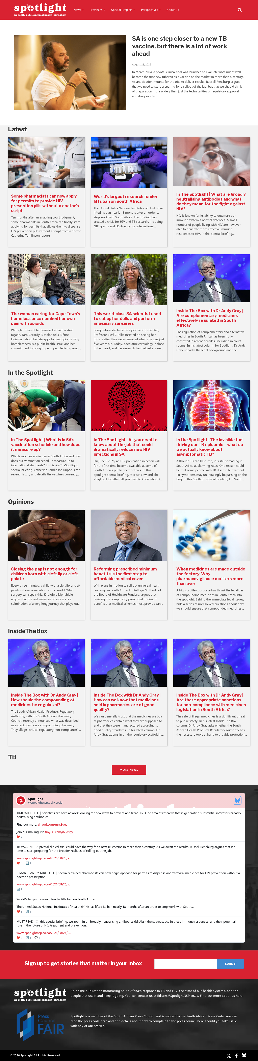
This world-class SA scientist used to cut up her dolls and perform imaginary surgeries (127, 318)
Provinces (96, 10)
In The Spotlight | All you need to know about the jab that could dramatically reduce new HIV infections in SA (126, 447)
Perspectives (149, 10)
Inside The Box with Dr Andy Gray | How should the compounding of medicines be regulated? (44, 700)
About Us (173, 10)
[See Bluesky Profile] (237, 800)
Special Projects (121, 10)
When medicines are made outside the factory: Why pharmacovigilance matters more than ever (210, 576)
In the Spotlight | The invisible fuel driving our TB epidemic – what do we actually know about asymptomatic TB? (209, 447)
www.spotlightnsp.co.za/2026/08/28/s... (44, 858)
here (104, 1021)
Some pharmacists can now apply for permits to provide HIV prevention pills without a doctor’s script (45, 203)
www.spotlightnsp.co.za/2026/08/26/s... (44, 884)
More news (129, 770)
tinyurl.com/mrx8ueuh (53, 824)
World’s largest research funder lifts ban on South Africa (126, 199)
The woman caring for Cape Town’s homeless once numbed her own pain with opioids (45, 318)
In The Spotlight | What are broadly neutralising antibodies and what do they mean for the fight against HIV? (211, 201)
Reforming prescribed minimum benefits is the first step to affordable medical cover (125, 574)
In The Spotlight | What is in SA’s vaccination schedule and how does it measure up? (45, 444)
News (77, 10)
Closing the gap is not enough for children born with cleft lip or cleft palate (44, 574)
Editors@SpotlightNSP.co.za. (178, 996)
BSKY (244, 1055)
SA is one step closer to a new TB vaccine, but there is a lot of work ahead (179, 46)
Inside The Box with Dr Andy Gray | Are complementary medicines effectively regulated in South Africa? (209, 318)
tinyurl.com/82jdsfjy (59, 832)
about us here (232, 996)
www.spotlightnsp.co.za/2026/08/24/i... (44, 933)
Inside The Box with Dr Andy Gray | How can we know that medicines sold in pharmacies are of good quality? (127, 702)
